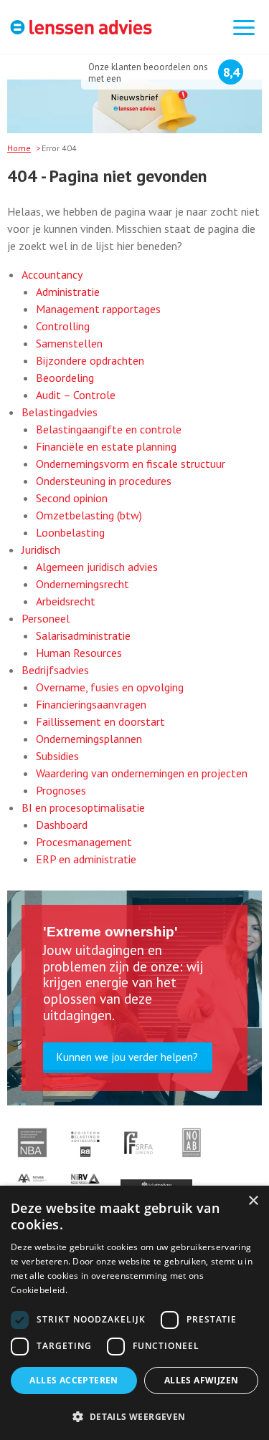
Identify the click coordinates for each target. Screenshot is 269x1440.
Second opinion (72, 498)
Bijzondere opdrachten (90, 360)
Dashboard (62, 824)
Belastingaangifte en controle (108, 429)
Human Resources (79, 652)
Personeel (46, 618)
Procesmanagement (84, 842)
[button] (134, 1416)
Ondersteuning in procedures (103, 481)
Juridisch (41, 549)
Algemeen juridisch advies (97, 567)
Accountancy (52, 274)
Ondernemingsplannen (89, 738)
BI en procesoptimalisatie (83, 807)
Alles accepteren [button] (73, 1380)
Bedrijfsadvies (55, 670)
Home (19, 148)
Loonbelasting (70, 532)
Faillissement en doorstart (100, 721)
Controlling (63, 326)
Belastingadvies (60, 412)
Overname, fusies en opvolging (110, 687)
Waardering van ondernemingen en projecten (141, 773)
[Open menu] (244, 28)
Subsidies (57, 756)
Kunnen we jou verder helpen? (127, 1057)
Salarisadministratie (83, 635)
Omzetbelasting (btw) (89, 515)
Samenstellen (69, 343)
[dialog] (134, 1313)
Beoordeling (65, 377)
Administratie (68, 291)
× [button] (252, 1201)
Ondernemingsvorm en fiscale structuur (130, 463)
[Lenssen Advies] (81, 29)
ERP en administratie (86, 859)
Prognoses (61, 790)
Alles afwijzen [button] (201, 1380)
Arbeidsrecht (65, 601)
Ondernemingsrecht (82, 584)
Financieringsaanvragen (91, 704)
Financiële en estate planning (106, 446)
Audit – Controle (75, 395)
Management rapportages (98, 309)
